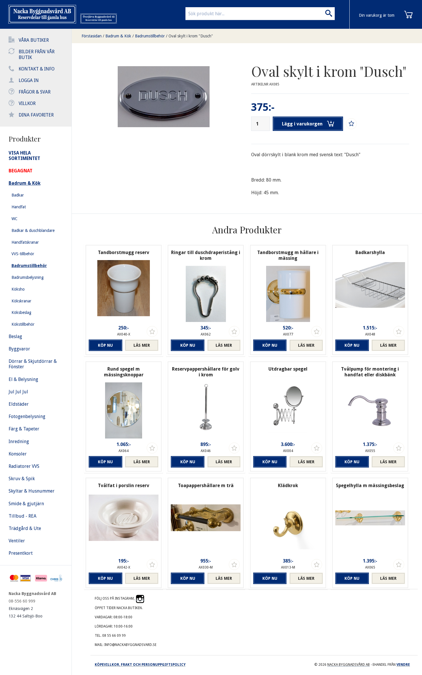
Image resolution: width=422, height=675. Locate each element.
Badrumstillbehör (150, 36)
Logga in (29, 80)
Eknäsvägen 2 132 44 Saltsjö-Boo (25, 612)
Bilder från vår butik (37, 54)
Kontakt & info (37, 69)
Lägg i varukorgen (302, 124)
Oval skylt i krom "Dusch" (191, 36)
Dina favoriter (36, 115)
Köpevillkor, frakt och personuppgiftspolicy (140, 665)
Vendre (403, 665)
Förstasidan (92, 36)
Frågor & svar (35, 92)
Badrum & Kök (118, 36)
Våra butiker (34, 40)
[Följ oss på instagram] (140, 598)
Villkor (27, 103)
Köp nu (105, 345)
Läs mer (141, 345)
